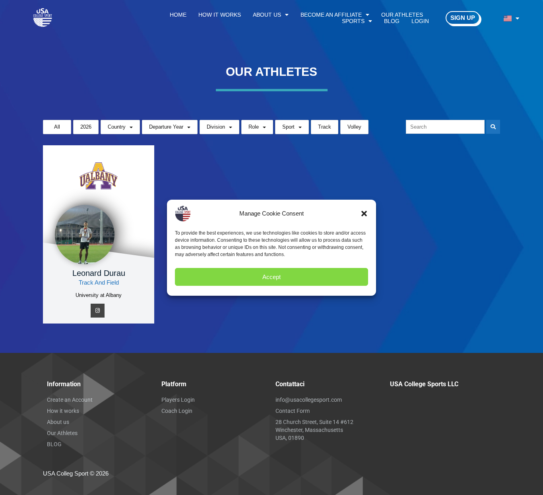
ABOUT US (267, 15)
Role (253, 127)
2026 (85, 127)
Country (117, 127)
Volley (354, 127)
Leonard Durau (98, 273)
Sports (353, 21)
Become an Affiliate (331, 15)
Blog (391, 21)
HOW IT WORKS (219, 15)
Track (324, 127)
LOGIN (420, 21)
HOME (178, 15)
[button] (364, 214)
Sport (288, 127)
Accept (271, 276)
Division (216, 127)
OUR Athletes (402, 15)
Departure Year (166, 127)
